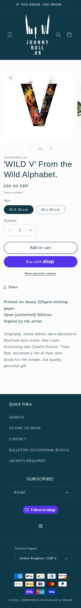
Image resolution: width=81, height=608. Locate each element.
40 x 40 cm (50, 209)
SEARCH (16, 417)
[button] (9, 34)
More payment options (40, 273)
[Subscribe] (66, 492)
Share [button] (13, 287)
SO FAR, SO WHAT (25, 428)
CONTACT (17, 439)
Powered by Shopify (59, 600)
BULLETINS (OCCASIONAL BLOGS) (39, 450)
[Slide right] (51, 149)
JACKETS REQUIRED (27, 461)
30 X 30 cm (18, 209)
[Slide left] (30, 149)
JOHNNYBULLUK (32, 600)
